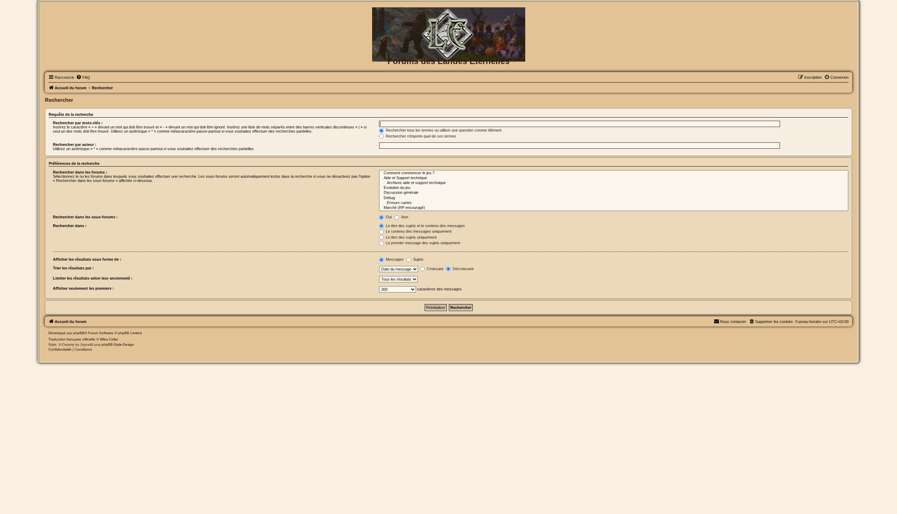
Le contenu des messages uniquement (418, 231)
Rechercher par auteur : (74, 144)
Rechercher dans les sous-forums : (85, 217)
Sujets (418, 259)
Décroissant (462, 269)
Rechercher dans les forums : (80, 172)
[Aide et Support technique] (614, 178)
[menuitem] (83, 77)
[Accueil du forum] (448, 18)
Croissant (434, 269)
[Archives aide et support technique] (614, 183)
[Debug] (614, 198)
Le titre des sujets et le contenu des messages (425, 226)
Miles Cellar (109, 339)
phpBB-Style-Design (118, 344)
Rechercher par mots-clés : (78, 123)
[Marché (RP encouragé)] (614, 207)
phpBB (78, 333)
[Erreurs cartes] (614, 202)
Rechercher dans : (70, 226)
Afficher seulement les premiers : (83, 288)
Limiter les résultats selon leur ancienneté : (92, 278)
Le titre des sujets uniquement (411, 237)
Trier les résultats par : (73, 268)
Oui (388, 217)
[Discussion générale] (614, 192)
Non (404, 217)
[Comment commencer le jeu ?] (614, 173)
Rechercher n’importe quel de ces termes (420, 136)
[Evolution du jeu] (614, 187)
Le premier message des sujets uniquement (422, 243)
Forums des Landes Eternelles (448, 61)
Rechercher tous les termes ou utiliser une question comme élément (443, 130)
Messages (394, 259)
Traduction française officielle (71, 339)
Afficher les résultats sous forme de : (87, 259)
